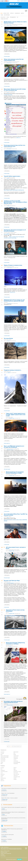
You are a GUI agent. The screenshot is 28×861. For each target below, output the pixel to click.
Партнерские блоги (8, 825)
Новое (7, 17)
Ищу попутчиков (16, 774)
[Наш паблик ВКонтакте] (0, 1)
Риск (2, 13)
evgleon (8, 205)
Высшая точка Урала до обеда (12, 580)
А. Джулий (8, 372)
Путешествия (8, 417)
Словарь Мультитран (8, 94)
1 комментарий (6, 544)
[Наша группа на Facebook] (2, 1)
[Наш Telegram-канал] (8, 1)
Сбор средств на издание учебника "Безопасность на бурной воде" (13, 788)
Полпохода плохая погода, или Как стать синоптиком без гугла (14, 146)
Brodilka (10, 646)
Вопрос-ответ (6, 13)
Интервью (2, 767)
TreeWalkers (4, 831)
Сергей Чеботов (9, 267)
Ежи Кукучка (6, 234)
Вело (14, 753)
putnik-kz (8, 340)
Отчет (11, 204)
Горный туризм (6, 24)
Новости (9, 91)
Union (8, 92)
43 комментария (6, 227)
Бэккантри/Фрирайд (17, 762)
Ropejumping (16, 763)
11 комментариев (7, 335)
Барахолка (2, 780)
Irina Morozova (9, 303)
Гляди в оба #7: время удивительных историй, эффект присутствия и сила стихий (15, 414)
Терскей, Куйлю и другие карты (12, 176)
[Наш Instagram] (5, 1)
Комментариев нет (7, 443)
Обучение (15, 770)
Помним (11, 232)
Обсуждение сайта (17, 776)
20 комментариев (7, 86)
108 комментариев (7, 469)
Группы (22, 13)
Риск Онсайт (16, 772)
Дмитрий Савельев (10, 449)
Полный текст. (12, 292)
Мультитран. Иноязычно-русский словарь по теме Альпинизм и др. (15, 90)
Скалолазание (8, 474)
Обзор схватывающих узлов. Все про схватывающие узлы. (14, 60)
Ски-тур (15, 759)
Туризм (5, 177)
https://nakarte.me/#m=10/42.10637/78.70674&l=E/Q (14, 190)
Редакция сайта (11, 418)
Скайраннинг (6, 516)
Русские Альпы (19, 24)
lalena (8, 517)
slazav (8, 178)
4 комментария (6, 607)
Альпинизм (6, 61)
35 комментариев (7, 410)
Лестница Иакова (8, 338)
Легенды (2, 775)
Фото (9, 204)
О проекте (2, 854)
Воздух (15, 754)
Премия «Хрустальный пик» (6, 853)
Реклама (15, 779)
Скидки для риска (4, 18)
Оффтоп (2, 779)
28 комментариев (7, 577)
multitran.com (18, 137)
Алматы (10, 339)
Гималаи (14, 232)
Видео (10, 24)
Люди (2, 14)
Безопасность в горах (10, 266)
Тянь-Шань (13, 177)
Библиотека (13, 91)
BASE (1, 763)
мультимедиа (7, 14)
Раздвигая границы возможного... (13, 370)
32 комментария (6, 741)
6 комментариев (6, 142)
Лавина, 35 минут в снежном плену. (13, 265)
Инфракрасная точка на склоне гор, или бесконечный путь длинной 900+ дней (14, 300)
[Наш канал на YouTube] (6, 1)
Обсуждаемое (13, 17)
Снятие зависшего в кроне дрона (7, 834)
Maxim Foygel (9, 25)
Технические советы (15, 61)
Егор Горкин (9, 148)
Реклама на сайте (4, 852)
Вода (1, 754)
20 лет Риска (3, 855)
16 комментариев (7, 198)
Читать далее (7, 53)
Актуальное (3, 17)
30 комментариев (7, 56)
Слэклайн (2, 753)
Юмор (2, 776)
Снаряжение (17, 13)
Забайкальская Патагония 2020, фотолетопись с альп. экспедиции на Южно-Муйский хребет (15, 202)
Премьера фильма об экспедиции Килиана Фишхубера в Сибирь (15, 472)
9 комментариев (6, 262)
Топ (17, 17)
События (12, 13)
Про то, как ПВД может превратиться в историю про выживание (14, 446)
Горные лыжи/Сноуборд (10, 549)
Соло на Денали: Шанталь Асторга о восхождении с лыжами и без (13, 807)
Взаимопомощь (14, 24)
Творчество (9, 371)
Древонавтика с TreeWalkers (6, 839)
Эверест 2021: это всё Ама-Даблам (7, 793)
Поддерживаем (7, 785)
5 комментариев (6, 367)
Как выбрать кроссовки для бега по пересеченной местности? (13, 702)
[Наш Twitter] (3, 1)
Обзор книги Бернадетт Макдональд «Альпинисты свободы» (15, 643)
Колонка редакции (7, 804)
